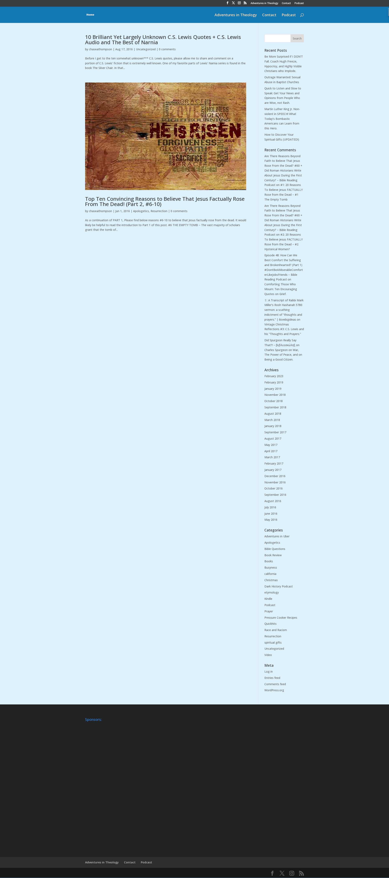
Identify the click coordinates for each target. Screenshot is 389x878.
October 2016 (273, 488)
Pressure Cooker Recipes (280, 617)
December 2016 (274, 476)
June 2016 (270, 513)
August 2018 (272, 413)
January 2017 (272, 470)
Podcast (299, 3)
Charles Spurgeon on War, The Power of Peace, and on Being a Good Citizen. (283, 355)
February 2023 (273, 376)
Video (268, 655)
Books (268, 561)
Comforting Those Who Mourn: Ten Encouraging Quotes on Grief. (280, 289)
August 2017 (272, 438)
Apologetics (141, 211)
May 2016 (270, 520)
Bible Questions (274, 549)
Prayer (268, 611)
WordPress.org (274, 690)
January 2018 (272, 426)
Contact (286, 3)
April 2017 (270, 451)
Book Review (273, 555)
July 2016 (270, 507)
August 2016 (272, 501)
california (270, 574)
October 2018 (273, 401)
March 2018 (272, 420)
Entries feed (272, 678)
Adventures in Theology (264, 3)
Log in (268, 671)
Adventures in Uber (277, 536)
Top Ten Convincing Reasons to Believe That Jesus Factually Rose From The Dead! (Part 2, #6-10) (165, 201)
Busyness (270, 567)
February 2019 (273, 382)
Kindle (268, 599)
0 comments (167, 49)
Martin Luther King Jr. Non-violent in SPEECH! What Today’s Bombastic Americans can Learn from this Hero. (282, 118)
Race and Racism (275, 630)
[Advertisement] (101, 784)
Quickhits (270, 624)
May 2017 (270, 445)
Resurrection (159, 211)
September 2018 (275, 407)
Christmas (271, 580)
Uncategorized (146, 49)
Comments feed (275, 684)
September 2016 (275, 495)
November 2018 (275, 395)
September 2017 (275, 432)
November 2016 (275, 482)
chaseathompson (100, 49)
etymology (271, 592)
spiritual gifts (273, 642)
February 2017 (273, 463)
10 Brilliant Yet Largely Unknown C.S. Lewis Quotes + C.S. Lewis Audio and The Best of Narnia (163, 39)
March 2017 (272, 457)
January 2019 (272, 389)
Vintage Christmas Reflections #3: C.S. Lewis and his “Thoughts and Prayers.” (284, 329)
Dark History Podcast (278, 586)
